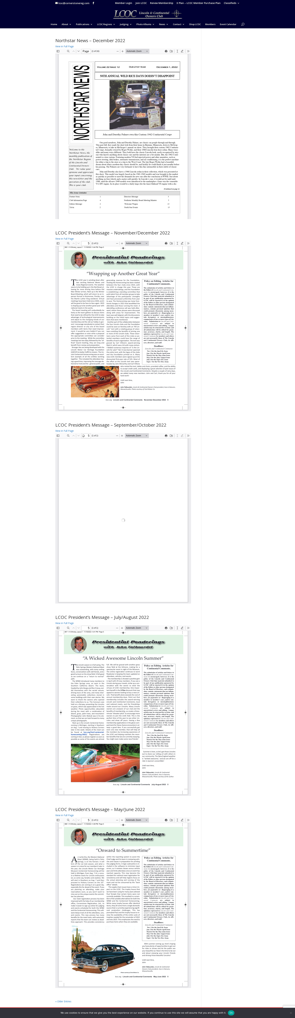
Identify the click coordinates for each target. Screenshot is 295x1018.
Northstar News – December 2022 (90, 40)
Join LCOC (141, 3)
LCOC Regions (104, 24)
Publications (82, 24)
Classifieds (230, 3)
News (162, 24)
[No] (290, 1013)
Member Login (123, 3)
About (65, 24)
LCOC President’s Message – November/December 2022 (112, 233)
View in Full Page (64, 46)
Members (210, 24)
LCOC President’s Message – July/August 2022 (102, 617)
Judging (124, 24)
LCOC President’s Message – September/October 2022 (110, 425)
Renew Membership (161, 3)
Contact (177, 24)
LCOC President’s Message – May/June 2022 (100, 809)
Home (54, 24)
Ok (231, 1012)
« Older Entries (63, 1001)
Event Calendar (228, 24)
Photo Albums (143, 24)
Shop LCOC (195, 24)
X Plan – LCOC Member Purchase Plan (199, 3)
